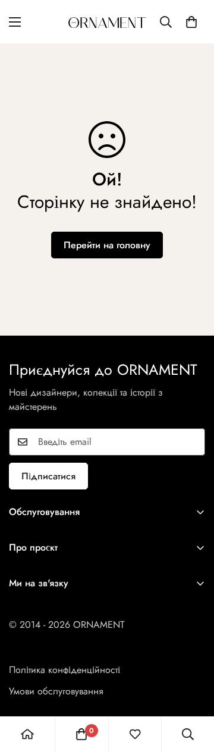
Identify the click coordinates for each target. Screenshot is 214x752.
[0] (191, 22)
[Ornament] (107, 21)
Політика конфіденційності (64, 670)
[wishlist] (135, 734)
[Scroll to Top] (192, 689)
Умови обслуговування (56, 691)
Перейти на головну (107, 245)
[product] (27, 734)
